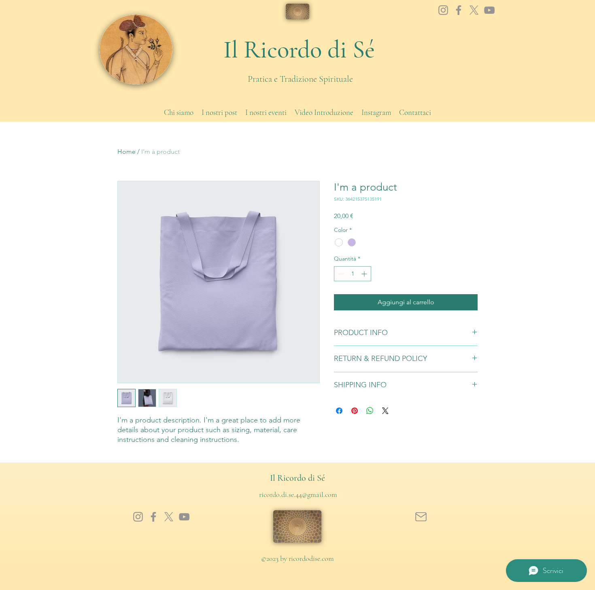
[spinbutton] (352, 274)
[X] (474, 10)
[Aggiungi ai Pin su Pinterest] (354, 411)
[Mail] (421, 516)
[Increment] (365, 274)
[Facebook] (458, 10)
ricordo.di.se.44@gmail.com (298, 494)
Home (126, 151)
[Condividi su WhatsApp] (370, 411)
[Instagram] (443, 10)
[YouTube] (489, 10)
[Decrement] (340, 274)
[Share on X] (385, 411)
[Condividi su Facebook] (339, 411)
